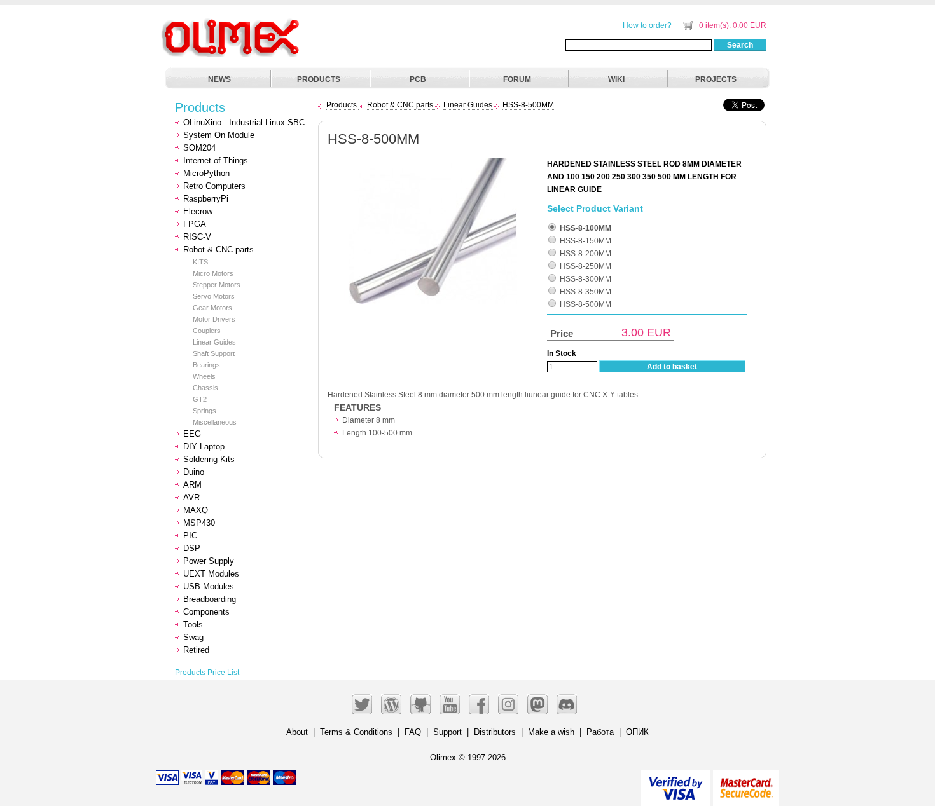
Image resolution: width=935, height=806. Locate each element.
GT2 (200, 399)
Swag (193, 637)
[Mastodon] (537, 704)
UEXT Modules (211, 573)
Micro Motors (213, 273)
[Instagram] (508, 704)
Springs (204, 410)
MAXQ (195, 510)
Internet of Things (215, 160)
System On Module (218, 135)
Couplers (207, 330)
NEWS (219, 79)
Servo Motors (214, 296)
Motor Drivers (214, 319)
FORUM (517, 79)
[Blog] (391, 704)
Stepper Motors (216, 285)
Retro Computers (214, 186)
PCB (418, 79)
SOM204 (199, 148)
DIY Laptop (204, 446)
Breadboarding (209, 599)
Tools (193, 624)
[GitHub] (420, 704)
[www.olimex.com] (232, 22)
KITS (200, 262)
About (297, 732)
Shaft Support (214, 353)
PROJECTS (716, 79)
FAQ (413, 732)
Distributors (495, 732)
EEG (192, 434)
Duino (193, 472)
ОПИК (637, 732)
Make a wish (551, 732)
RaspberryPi (205, 198)
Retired (196, 650)
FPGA (194, 224)
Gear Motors (212, 307)
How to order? (647, 25)
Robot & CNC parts (218, 249)
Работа (600, 732)
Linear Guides (214, 342)
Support (447, 732)
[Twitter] (362, 704)
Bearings (206, 365)
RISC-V (197, 237)
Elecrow (197, 211)
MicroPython (206, 173)
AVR (191, 497)
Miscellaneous (215, 422)
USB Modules (208, 586)
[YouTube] (450, 704)
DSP (191, 548)
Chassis (205, 388)
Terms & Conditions (356, 732)
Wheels (204, 376)
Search (740, 45)
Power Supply (208, 561)
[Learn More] (746, 783)
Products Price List (207, 672)
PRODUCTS (318, 79)
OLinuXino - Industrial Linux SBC (244, 122)
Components (206, 612)
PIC (190, 535)
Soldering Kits (209, 459)
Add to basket (672, 366)
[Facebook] (479, 704)
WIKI (616, 79)
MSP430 (199, 523)
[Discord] (567, 704)
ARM (192, 484)
